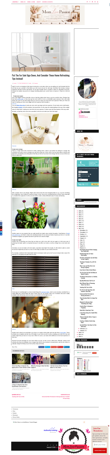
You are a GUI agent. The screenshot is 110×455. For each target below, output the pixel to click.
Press (14, 411)
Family (30, 83)
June (81, 242)
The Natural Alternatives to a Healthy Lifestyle (88, 277)
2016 (80, 332)
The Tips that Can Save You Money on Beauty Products (88, 273)
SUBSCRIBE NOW (100, 450)
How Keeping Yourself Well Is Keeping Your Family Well (88, 250)
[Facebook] (1, 223)
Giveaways (15, 409)
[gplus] (53, 445)
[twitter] (87, 2)
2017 (80, 228)
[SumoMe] (1, 234)
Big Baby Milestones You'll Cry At (87, 281)
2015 (80, 334)
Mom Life (23, 2)
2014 (80, 336)
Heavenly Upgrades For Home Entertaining (86, 254)
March (82, 248)
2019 (80, 224)
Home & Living (31, 2)
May (81, 244)
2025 (80, 213)
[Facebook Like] (1, 225)
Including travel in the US (85, 174)
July (81, 240)
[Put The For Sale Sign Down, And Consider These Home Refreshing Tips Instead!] (41, 52)
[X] (1, 227)
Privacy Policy (16, 417)
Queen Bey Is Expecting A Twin (86, 310)
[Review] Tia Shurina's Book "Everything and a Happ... (86, 302)
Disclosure (15, 415)
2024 (80, 214)
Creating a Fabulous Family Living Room (87, 321)
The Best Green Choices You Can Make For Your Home (58, 366)
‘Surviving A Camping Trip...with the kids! (88, 262)
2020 (80, 222)
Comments (35, 83)
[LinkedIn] (1, 232)
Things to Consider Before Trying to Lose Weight (88, 317)
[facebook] (90, 2)
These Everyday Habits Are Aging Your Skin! (88, 298)
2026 (80, 211)
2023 (80, 216)
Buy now (95, 184)
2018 (80, 226)
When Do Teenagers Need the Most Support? (40, 366)
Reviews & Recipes (47, 2)
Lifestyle (15, 2)
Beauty (39, 2)
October (82, 234)
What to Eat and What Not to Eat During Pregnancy (87, 266)
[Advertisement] (87, 51)
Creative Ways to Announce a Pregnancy (86, 307)
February (82, 328)
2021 (80, 220)
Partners (15, 413)
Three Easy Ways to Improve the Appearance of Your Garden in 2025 (21, 366)
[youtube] (98, 2)
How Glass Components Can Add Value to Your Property (88, 258)
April (81, 246)
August (82, 238)
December (83, 230)
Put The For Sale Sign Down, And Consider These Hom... (87, 290)
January (82, 330)
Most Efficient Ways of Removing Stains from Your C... (87, 284)
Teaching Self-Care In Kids (86, 287)
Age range (80, 170)
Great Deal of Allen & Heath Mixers (88, 270)
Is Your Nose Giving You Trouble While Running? (88, 313)
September (83, 236)
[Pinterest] (1, 230)
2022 (80, 218)
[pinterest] (95, 2)
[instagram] (92, 2)
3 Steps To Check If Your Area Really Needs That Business (19, 385)
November (83, 232)
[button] (100, 429)
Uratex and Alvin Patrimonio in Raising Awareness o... (87, 294)
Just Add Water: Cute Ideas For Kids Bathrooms (88, 325)
